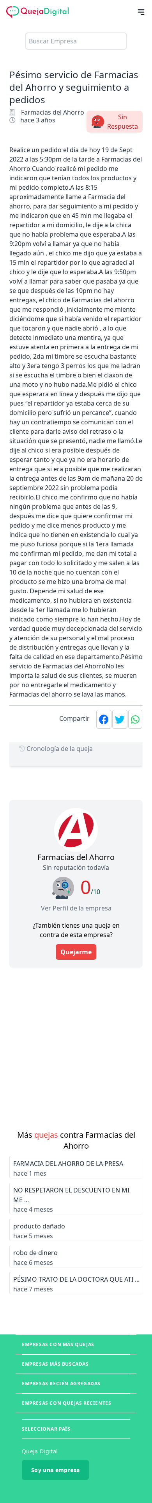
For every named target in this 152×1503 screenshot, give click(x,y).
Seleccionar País (46, 1429)
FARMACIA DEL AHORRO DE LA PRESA (68, 1163)
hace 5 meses (33, 1236)
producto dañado (39, 1226)
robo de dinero (35, 1252)
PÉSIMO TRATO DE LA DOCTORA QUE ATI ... (76, 1279)
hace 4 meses (33, 1209)
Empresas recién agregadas (61, 1383)
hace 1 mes (29, 1173)
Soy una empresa (55, 1470)
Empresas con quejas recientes (66, 1403)
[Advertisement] (76, 1044)
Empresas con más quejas (58, 1344)
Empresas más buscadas (55, 1364)
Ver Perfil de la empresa (76, 908)
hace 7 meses (33, 1289)
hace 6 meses (33, 1262)
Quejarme (76, 952)
